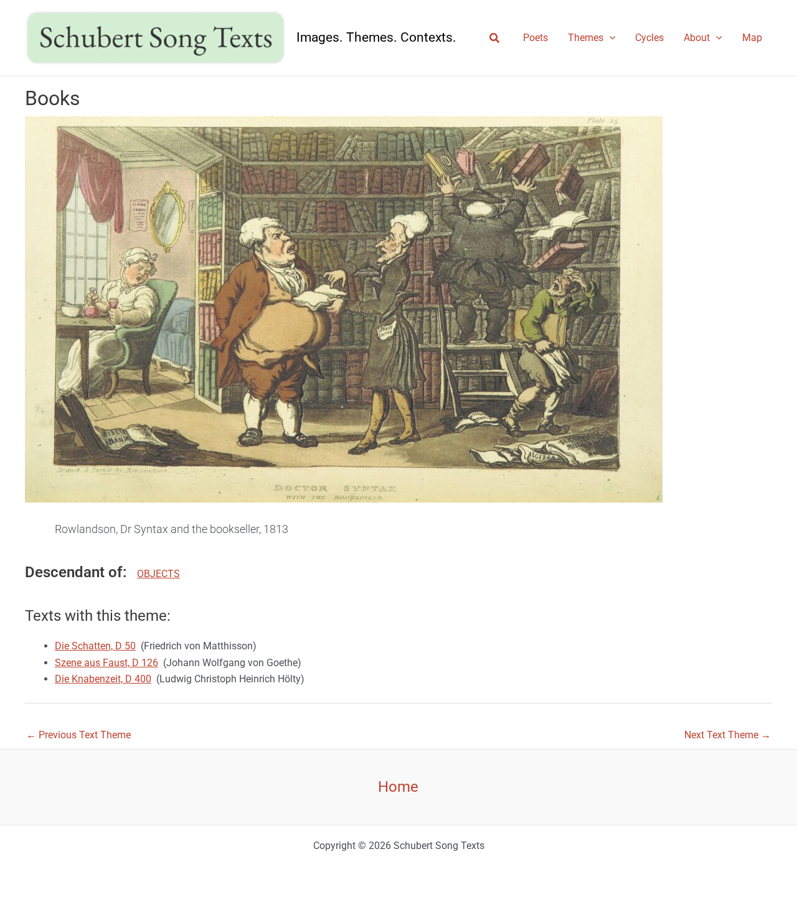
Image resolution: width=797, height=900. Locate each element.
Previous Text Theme (78, 735)
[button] (495, 38)
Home (398, 787)
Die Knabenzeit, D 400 (103, 679)
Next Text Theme (727, 735)
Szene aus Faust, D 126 (106, 663)
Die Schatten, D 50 (95, 646)
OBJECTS (158, 574)
